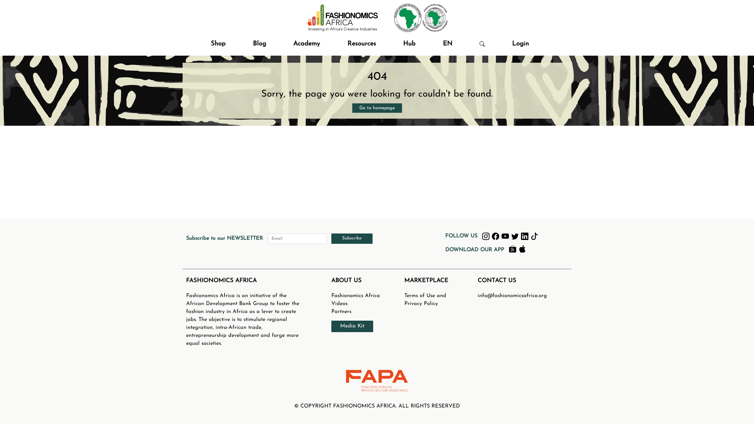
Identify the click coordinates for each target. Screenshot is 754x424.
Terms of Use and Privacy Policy (425, 300)
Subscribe (352, 238)
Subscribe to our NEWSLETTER (224, 238)
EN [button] (447, 43)
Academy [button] (306, 43)
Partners (341, 311)
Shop (218, 43)
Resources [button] (362, 43)
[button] (482, 44)
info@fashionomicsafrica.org (512, 296)
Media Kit (352, 326)
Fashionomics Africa (355, 296)
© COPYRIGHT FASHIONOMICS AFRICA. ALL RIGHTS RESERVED (377, 406)
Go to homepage (377, 108)
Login (520, 43)
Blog (259, 43)
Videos (339, 304)
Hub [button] (409, 43)
